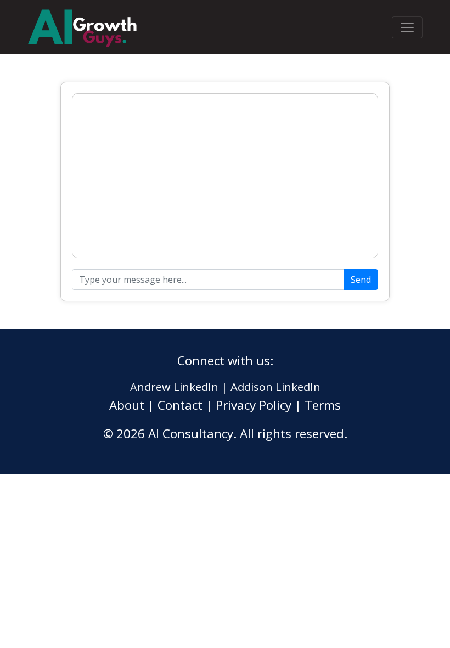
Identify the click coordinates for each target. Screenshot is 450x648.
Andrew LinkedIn (174, 386)
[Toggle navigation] (407, 27)
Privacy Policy (253, 405)
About (126, 405)
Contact (180, 405)
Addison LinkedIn (275, 386)
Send (361, 279)
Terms (323, 405)
